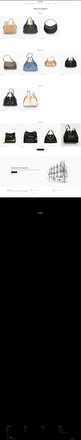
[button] (29, 3)
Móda (10, 196)
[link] (74, 1)
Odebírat (54, 191)
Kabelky (12, 196)
